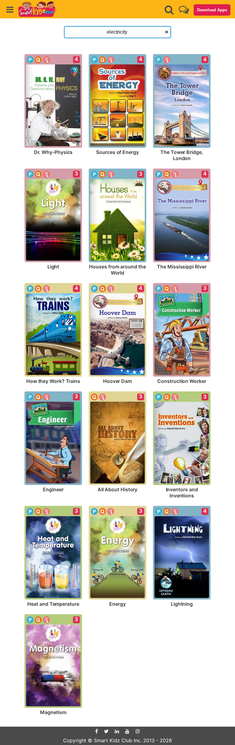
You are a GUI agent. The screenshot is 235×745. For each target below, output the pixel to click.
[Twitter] (106, 731)
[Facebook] (96, 731)
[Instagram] (137, 731)
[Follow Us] (184, 9)
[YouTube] (127, 731)
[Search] (169, 10)
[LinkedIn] (117, 731)
